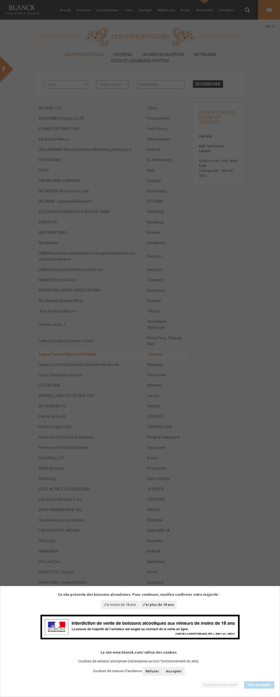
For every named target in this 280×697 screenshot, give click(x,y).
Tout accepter (259, 685)
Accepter (174, 671)
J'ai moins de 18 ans (120, 605)
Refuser (152, 671)
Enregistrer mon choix (220, 685)
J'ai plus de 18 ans (158, 605)
